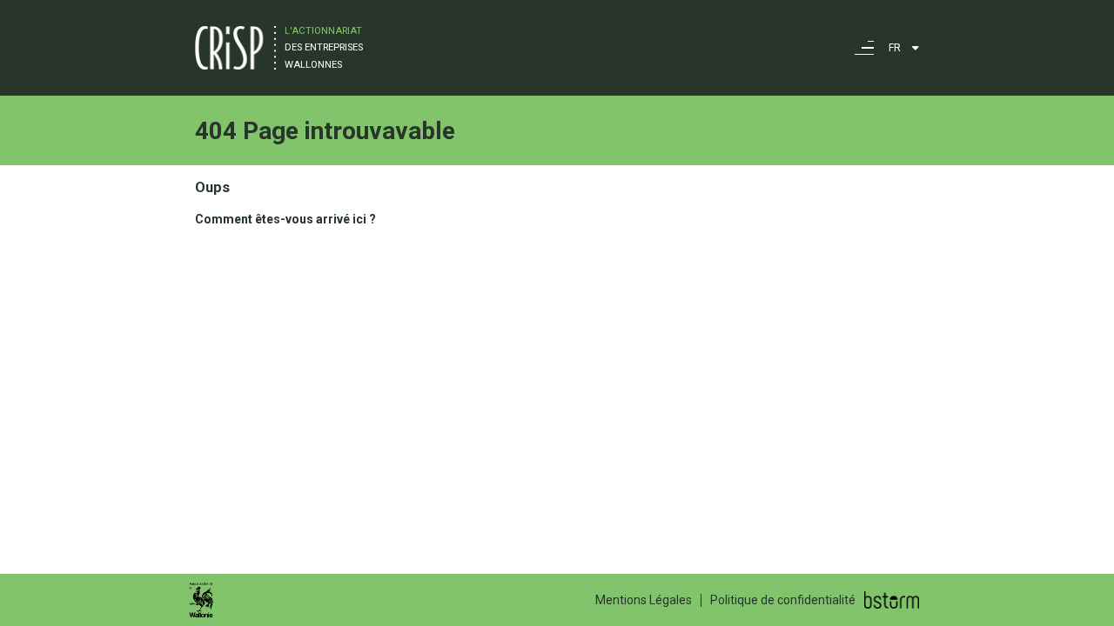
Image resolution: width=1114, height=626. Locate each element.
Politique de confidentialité (783, 600)
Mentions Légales (643, 600)
